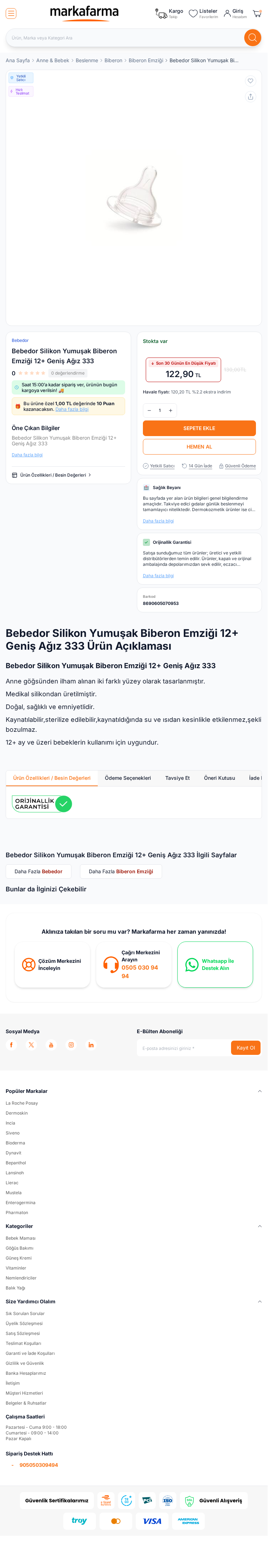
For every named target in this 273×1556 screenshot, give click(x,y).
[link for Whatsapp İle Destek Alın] (215, 964)
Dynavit (13, 1152)
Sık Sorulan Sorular (25, 1313)
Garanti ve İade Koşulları (30, 1353)
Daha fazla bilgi (72, 409)
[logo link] (84, 13)
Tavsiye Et (177, 778)
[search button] (252, 37)
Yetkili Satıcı (162, 465)
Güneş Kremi (19, 1258)
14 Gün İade (200, 465)
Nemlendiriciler (21, 1278)
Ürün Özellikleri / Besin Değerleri (53, 475)
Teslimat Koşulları (23, 1343)
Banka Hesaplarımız (26, 1373)
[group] (134, 198)
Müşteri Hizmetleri (24, 1393)
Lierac (12, 1182)
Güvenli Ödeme (240, 465)
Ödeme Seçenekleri (128, 778)
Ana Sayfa (18, 60)
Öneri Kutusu (219, 778)
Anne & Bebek (52, 60)
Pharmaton (17, 1212)
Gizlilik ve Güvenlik (25, 1363)
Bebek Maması (21, 1238)
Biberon (113, 60)
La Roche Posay (22, 1103)
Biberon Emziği (146, 60)
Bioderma (15, 1142)
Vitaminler (16, 1268)
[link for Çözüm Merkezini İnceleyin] (52, 964)
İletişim (13, 1383)
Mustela (14, 1192)
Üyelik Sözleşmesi (24, 1323)
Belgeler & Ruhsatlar (26, 1403)
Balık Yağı (15, 1288)
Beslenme (87, 60)
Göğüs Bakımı (19, 1248)
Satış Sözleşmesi (23, 1333)
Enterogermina (21, 1202)
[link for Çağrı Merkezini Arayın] (133, 964)
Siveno (13, 1133)
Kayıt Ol (246, 1048)
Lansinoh (15, 1172)
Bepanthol (16, 1162)
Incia (10, 1123)
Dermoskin (17, 1113)
